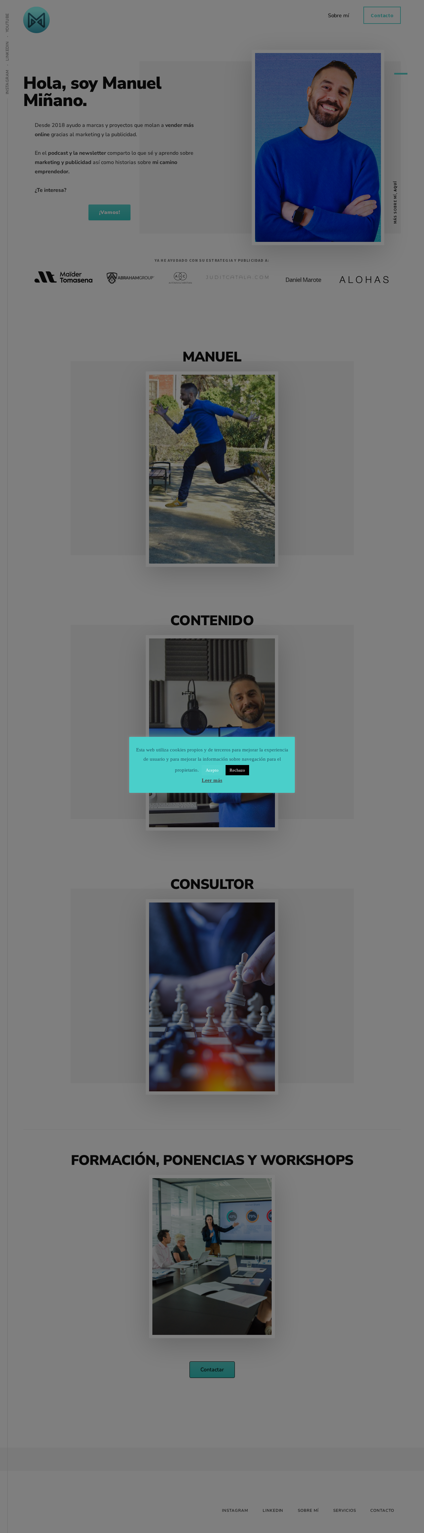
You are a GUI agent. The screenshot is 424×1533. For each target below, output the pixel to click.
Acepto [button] (212, 770)
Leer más (212, 780)
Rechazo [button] (237, 770)
